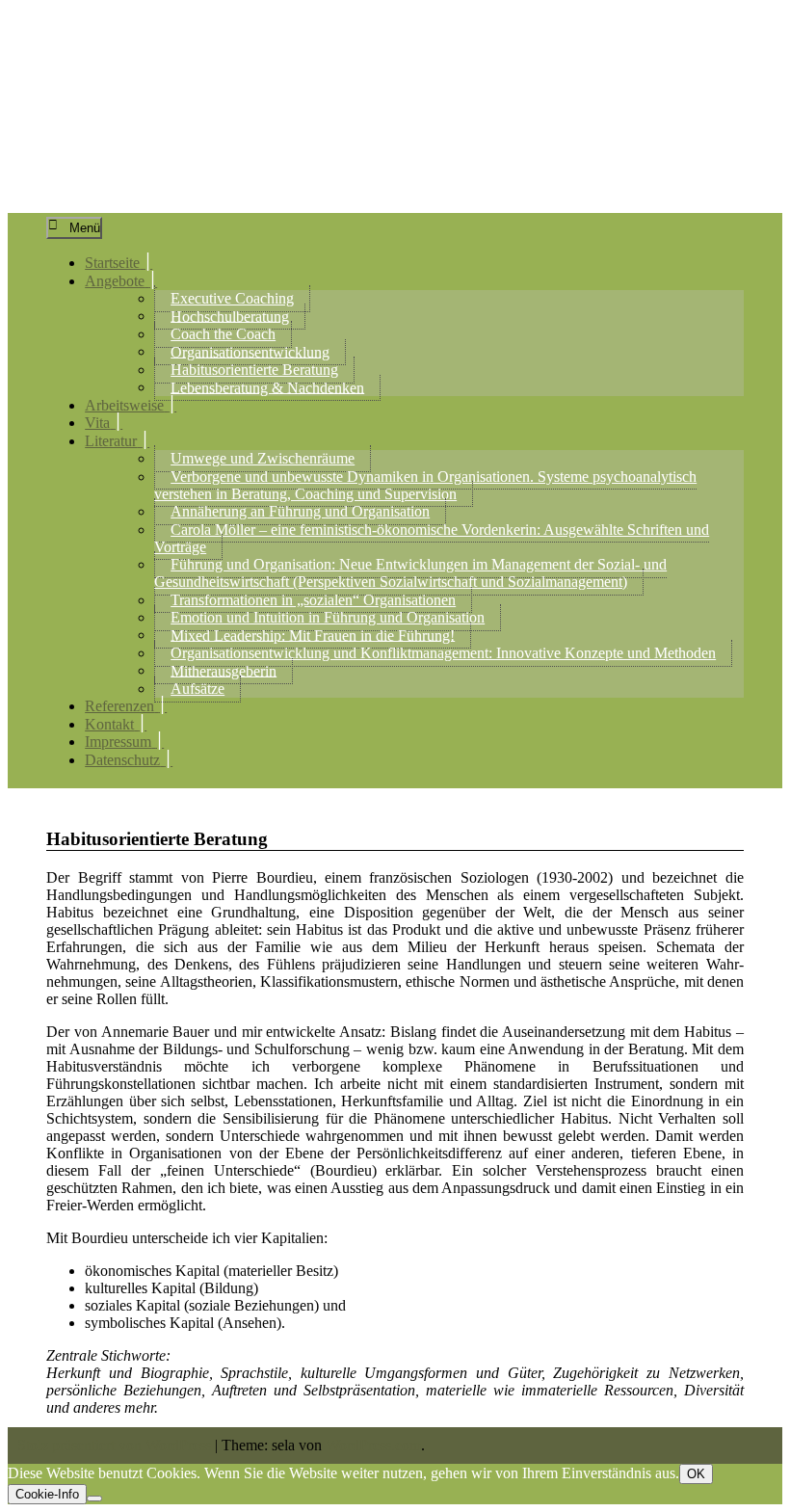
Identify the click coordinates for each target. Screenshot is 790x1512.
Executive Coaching (232, 298)
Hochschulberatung (230, 315)
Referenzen (119, 706)
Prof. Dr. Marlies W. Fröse (282, 80)
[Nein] (94, 1498)
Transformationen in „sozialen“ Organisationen (313, 600)
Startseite (112, 262)
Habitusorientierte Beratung (254, 369)
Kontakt (109, 724)
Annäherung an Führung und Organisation (300, 511)
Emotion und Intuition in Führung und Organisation (328, 617)
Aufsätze (197, 688)
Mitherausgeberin (223, 670)
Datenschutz (122, 760)
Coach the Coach (223, 334)
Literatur (111, 441)
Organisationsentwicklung (250, 351)
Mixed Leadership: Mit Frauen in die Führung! (313, 634)
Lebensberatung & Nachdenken (267, 387)
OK (696, 1474)
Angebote (115, 281)
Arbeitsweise (124, 405)
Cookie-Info (47, 1494)
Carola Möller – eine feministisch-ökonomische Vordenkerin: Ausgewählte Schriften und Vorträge (431, 538)
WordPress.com (373, 1445)
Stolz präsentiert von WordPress (114, 1445)
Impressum (118, 741)
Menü (84, 228)
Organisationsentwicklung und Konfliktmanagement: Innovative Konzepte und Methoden (443, 653)
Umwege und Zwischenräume (263, 458)
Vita (97, 422)
